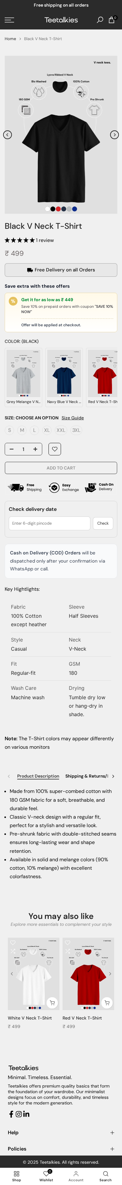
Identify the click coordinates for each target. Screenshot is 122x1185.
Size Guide (73, 418)
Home (10, 39)
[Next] (114, 134)
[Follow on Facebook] (11, 1114)
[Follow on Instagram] (18, 1114)
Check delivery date (33, 509)
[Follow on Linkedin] (26, 1114)
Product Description (38, 776)
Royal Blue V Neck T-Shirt (89, 1018)
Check (103, 523)
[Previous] (7, 134)
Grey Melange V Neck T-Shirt (38, 1018)
